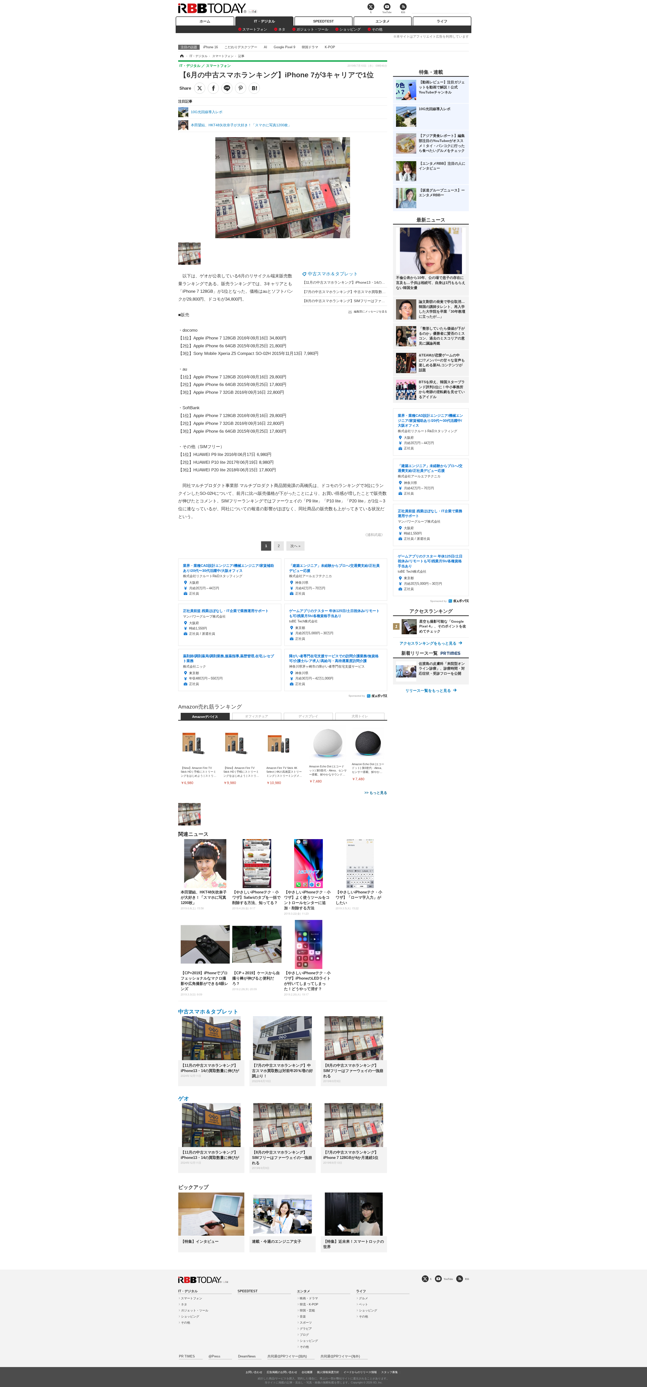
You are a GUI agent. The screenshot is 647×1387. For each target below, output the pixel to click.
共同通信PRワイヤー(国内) (287, 1356)
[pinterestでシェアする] (240, 88)
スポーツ (306, 1322)
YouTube (448, 1279)
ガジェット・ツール (312, 29)
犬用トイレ (360, 716)
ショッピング (350, 29)
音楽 (303, 1316)
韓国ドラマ (310, 47)
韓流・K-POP (309, 1304)
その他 (377, 29)
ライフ (442, 21)
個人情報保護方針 (328, 1372)
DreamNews (247, 1356)
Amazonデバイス (205, 717)
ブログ (304, 1334)
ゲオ (183, 1098)
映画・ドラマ (309, 1298)
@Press (214, 1356)
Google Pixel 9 (284, 47)
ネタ (281, 29)
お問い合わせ (254, 1372)
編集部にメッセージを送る (370, 311)
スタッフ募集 (389, 1372)
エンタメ (383, 21)
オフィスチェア (256, 716)
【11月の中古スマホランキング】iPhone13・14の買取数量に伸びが (356, 282)
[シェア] (213, 88)
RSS (467, 1279)
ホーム (205, 21)
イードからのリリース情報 (360, 1372)
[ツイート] (199, 88)
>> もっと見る (375, 793)
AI (265, 47)
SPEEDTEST (323, 21)
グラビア (306, 1328)
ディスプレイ (308, 716)
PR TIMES (187, 1356)
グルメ (363, 1298)
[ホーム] (181, 56)
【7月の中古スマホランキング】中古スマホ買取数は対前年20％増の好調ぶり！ (365, 292)
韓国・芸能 (307, 1310)
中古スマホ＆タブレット (333, 273)
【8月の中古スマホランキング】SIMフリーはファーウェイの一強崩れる (359, 301)
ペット (363, 1304)
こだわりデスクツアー (240, 47)
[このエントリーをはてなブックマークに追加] (254, 88)
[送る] (227, 88)
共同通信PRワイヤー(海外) (340, 1356)
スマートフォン (254, 29)
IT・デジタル (264, 21)
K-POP (330, 47)
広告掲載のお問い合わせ (282, 1372)
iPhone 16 (210, 47)
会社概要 (307, 1372)
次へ (293, 546)
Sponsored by (357, 695)
